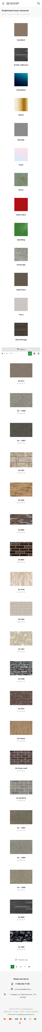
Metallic (21, 140)
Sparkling (21, 240)
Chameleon (21, 90)
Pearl (21, 165)
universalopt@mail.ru (23, 989)
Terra (21, 314)
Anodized (21, 40)
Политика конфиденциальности (21, 1014)
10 (29, 967)
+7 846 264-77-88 (22, 984)
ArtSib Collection (21, 65)
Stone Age (21, 265)
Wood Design (21, 339)
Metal (21, 115)
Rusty (21, 190)
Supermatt (21, 289)
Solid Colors (21, 215)
